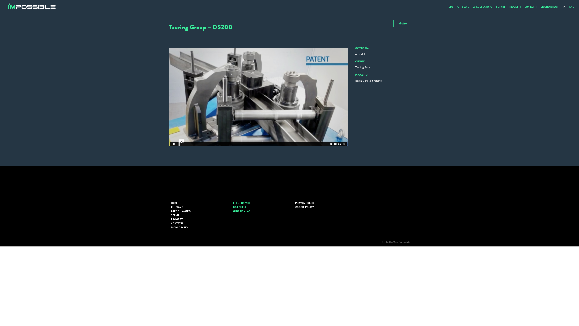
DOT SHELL (239, 207)
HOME (450, 7)
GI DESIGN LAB (241, 211)
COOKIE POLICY (304, 207)
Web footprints (401, 241)
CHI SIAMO (463, 7)
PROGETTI (515, 7)
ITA (563, 7)
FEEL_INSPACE (241, 203)
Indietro (402, 23)
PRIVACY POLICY (304, 203)
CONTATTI (531, 7)
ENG (571, 7)
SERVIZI (500, 7)
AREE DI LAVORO (482, 7)
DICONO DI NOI (549, 7)
